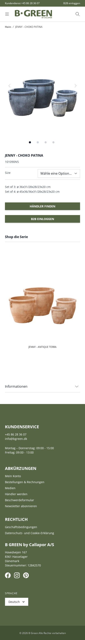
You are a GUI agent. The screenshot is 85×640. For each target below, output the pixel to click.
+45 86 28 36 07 (30, 3)
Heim (8, 27)
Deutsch (14, 602)
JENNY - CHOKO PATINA (28, 27)
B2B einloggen (71, 3)
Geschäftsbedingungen (21, 527)
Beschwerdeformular (19, 500)
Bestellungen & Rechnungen (24, 482)
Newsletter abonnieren (21, 506)
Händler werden (16, 494)
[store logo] (33, 14)
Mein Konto (13, 476)
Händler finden (42, 206)
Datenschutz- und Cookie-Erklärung (29, 533)
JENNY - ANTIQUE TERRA (42, 347)
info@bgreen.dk (16, 439)
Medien (10, 488)
